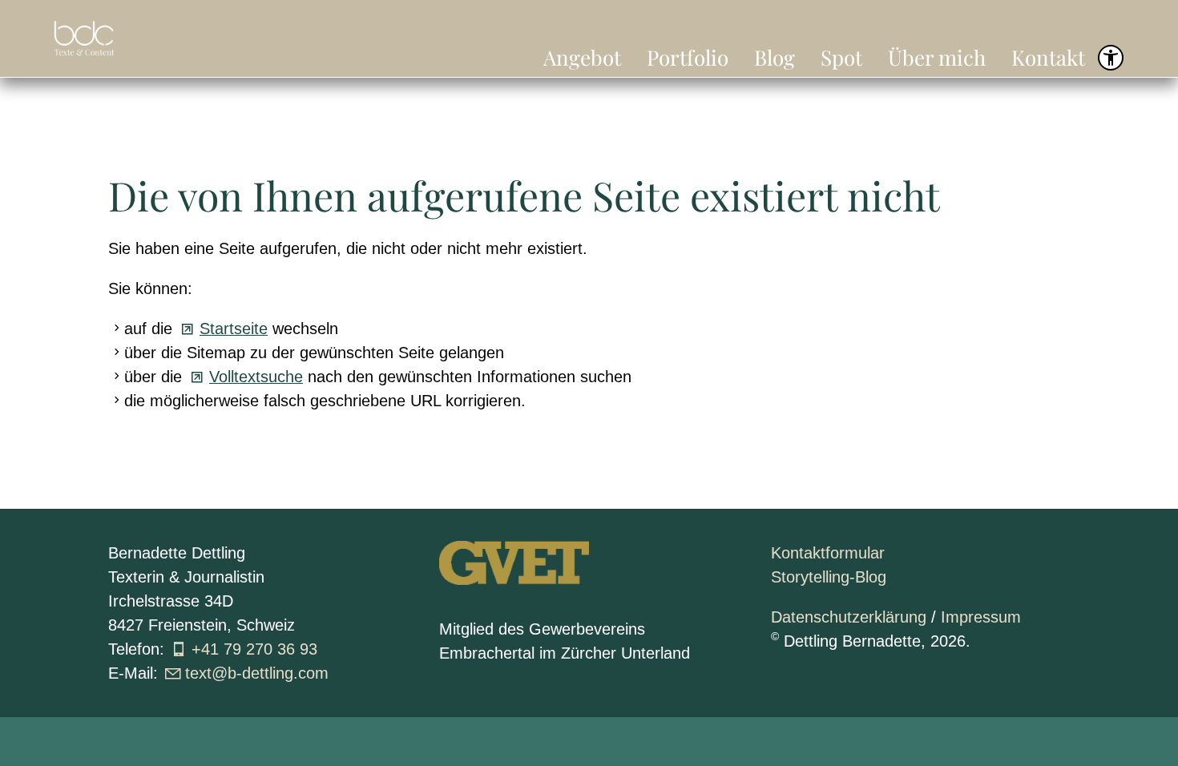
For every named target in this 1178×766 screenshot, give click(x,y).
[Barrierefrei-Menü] (1111, 58)
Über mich (937, 57)
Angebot (582, 57)
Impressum (981, 617)
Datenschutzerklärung (848, 617)
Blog (774, 57)
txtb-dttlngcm (257, 673)
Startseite (234, 328)
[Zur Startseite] (83, 38)
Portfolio (687, 57)
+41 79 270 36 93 (254, 649)
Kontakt (1048, 57)
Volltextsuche (256, 376)
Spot (841, 57)
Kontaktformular (828, 553)
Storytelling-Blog (828, 577)
